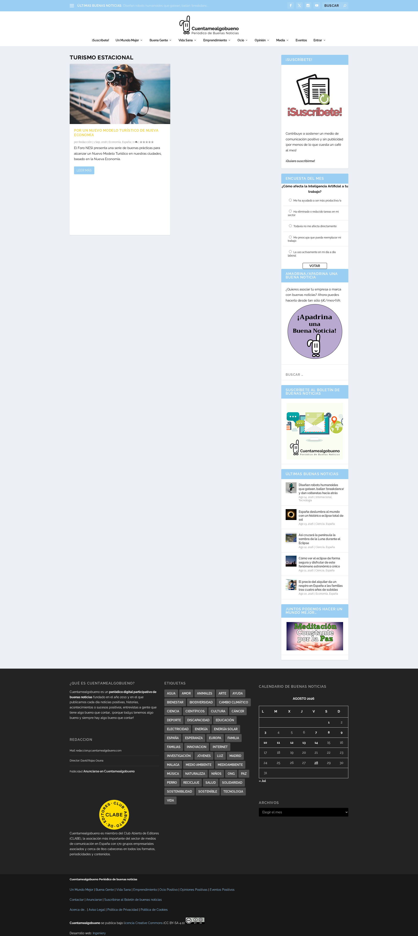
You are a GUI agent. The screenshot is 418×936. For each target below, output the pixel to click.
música (173, 773)
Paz (244, 773)
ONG (231, 773)
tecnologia (233, 791)
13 (304, 742)
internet (220, 747)
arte (222, 693)
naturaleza (195, 773)
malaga (173, 765)
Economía (115, 142)
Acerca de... (78, 909)
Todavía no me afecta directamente (315, 226)
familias (173, 747)
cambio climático (233, 702)
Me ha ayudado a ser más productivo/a (317, 200)
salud (211, 782)
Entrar (318, 40)
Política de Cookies (154, 909)
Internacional (324, 497)
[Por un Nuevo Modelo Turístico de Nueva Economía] (120, 94)
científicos (195, 711)
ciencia (173, 711)
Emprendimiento (215, 40)
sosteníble (207, 791)
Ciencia (320, 523)
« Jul (262, 781)
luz (220, 756)
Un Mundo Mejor (127, 40)
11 (278, 742)
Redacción (85, 142)
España (126, 142)
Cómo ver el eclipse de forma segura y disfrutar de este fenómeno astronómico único (319, 562)
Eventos (301, 40)
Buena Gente (159, 40)
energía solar (226, 729)
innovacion (196, 747)
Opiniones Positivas (193, 889)
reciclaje (191, 782)
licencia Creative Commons (143, 923)
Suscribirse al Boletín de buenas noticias (133, 899)
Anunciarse (94, 899)
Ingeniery (99, 933)
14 (316, 742)
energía (201, 729)
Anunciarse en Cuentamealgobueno (109, 771)
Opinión (260, 40)
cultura (218, 711)
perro (172, 782)
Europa (215, 738)
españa (173, 738)
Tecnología (305, 500)
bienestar (175, 702)
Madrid (235, 756)
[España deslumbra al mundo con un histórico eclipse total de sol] (291, 514)
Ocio (241, 40)
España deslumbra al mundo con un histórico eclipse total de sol (321, 515)
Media (280, 40)
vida (170, 800)
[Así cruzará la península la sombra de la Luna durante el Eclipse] (291, 537)
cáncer (238, 711)
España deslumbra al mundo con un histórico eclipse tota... (165, 5)
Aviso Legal (97, 909)
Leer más (84, 170)
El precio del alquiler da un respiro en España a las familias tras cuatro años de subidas (321, 585)
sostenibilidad (179, 791)
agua (171, 693)
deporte (174, 720)
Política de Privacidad (122, 909)
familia (233, 738)
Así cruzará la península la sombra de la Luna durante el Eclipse (319, 539)
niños (216, 773)
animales (204, 693)
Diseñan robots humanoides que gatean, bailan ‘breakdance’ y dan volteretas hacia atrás (321, 489)
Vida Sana (186, 40)
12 (291, 742)
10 (265, 742)
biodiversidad (201, 702)
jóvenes (204, 756)
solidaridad (232, 782)
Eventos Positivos (222, 889)
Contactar (77, 899)
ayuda (238, 693)
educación (225, 720)
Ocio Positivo (168, 889)
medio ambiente (198, 765)
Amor (186, 693)
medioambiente (230, 765)
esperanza (194, 738)
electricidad (178, 729)
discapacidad (198, 720)
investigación (179, 756)
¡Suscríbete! (100, 40)
